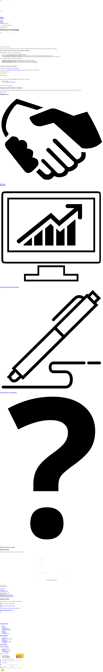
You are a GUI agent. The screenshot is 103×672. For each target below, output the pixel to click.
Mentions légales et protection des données (7, 595)
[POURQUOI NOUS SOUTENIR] (51, 545)
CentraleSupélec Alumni (4, 591)
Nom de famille (41, 555)
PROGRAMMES (4, 635)
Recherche (4, 639)
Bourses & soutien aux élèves (7, 638)
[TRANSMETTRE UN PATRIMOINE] (51, 390)
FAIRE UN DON (2, 18)
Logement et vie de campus (6, 641)
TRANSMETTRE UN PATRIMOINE (8, 392)
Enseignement (4, 637)
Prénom (39, 563)
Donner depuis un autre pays (6, 610)
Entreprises (4, 649)
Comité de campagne (5, 628)
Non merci (5, 666)
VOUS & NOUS (3, 644)
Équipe (3, 630)
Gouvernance (4, 627)
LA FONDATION (4, 623)
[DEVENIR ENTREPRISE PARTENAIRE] (51, 285)
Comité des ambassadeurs (6, 629)
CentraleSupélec (3, 590)
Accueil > (1, 21)
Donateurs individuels (6, 648)
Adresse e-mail (41, 570)
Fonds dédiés (4, 642)
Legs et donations (5, 651)
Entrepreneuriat (4, 640)
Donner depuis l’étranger (6, 650)
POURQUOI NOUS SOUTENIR (7, 547)
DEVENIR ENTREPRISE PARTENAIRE (9, 287)
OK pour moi (20, 666)
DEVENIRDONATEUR (3, 185)
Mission (3, 625)
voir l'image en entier (3, 27)
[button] (2, 670)
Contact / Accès (2, 588)
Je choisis (12, 666)
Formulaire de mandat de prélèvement (12, 68)
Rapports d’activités (5, 633)
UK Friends (4, 631)
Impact (3, 626)
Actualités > (2, 22)
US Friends (4, 632)
